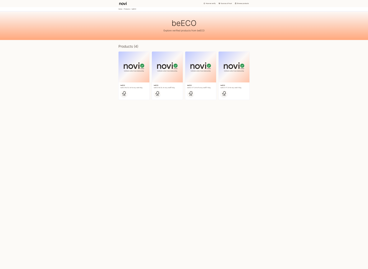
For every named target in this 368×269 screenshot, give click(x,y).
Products (127, 9)
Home (120, 9)
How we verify (211, 3)
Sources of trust (226, 3)
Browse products (243, 3)
